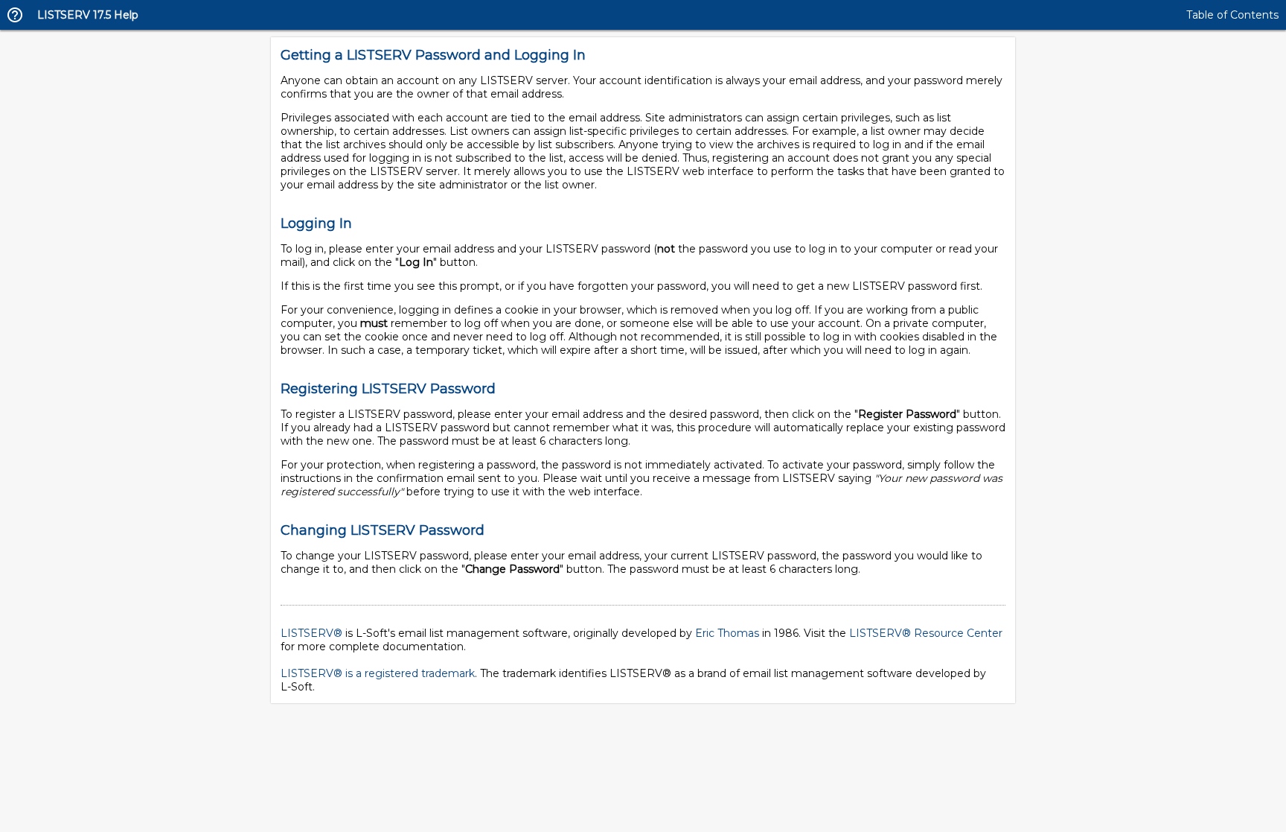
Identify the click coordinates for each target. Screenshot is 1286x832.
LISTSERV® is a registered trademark (378, 673)
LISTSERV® (311, 633)
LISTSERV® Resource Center (925, 633)
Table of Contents (1232, 15)
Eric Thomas (727, 633)
